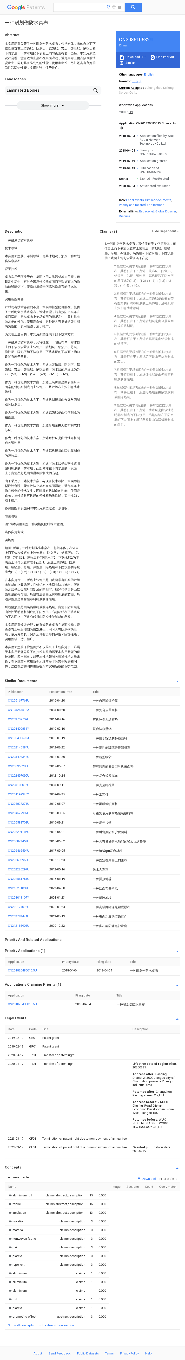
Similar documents (158, 200)
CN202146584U (18, 747)
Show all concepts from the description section (41, 1325)
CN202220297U (18, 869)
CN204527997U (18, 813)
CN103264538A (18, 710)
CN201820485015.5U (22, 970)
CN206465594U (18, 850)
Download (148, 1179)
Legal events (135, 200)
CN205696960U (18, 860)
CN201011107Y (18, 897)
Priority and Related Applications (141, 205)
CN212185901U (18, 925)
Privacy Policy (129, 1353)
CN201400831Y (18, 728)
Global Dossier (165, 211)
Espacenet (146, 211)
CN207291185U (18, 832)
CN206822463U (18, 841)
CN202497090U (18, 775)
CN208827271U (18, 803)
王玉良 (137, 81)
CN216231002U (18, 888)
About (37, 1353)
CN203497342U (18, 757)
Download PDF (135, 57)
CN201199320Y (18, 794)
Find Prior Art (165, 57)
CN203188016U (18, 785)
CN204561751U (18, 879)
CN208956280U (18, 766)
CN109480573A (18, 738)
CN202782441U (18, 916)
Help (148, 1353)
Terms (109, 1353)
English (149, 74)
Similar (130, 62)
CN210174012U (18, 907)
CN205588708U (18, 822)
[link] (20, 1195)
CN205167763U (18, 700)
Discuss (124, 216)
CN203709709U (18, 719)
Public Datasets (88, 1353)
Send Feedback (60, 1353)
